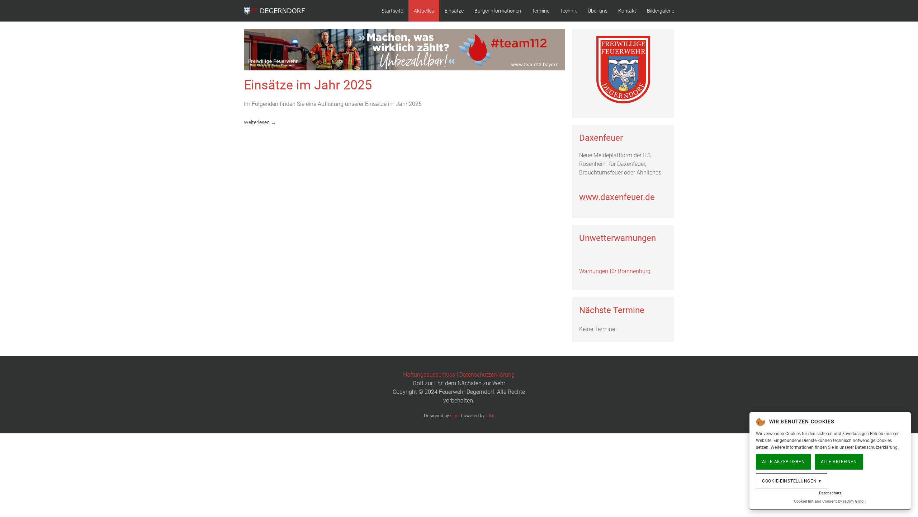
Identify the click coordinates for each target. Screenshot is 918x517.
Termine (540, 11)
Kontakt (627, 11)
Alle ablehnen (839, 461)
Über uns (597, 11)
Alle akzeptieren (783, 461)
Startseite (392, 11)
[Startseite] (623, 69)
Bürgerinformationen (497, 11)
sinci (455, 415)
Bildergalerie (660, 11)
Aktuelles (424, 11)
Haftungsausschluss (429, 374)
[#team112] (404, 49)
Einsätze (454, 11)
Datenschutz (830, 493)
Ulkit (490, 415)
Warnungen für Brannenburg (614, 271)
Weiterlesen (257, 122)
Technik (568, 11)
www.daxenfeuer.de (617, 197)
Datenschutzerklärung (487, 374)
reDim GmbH (854, 501)
